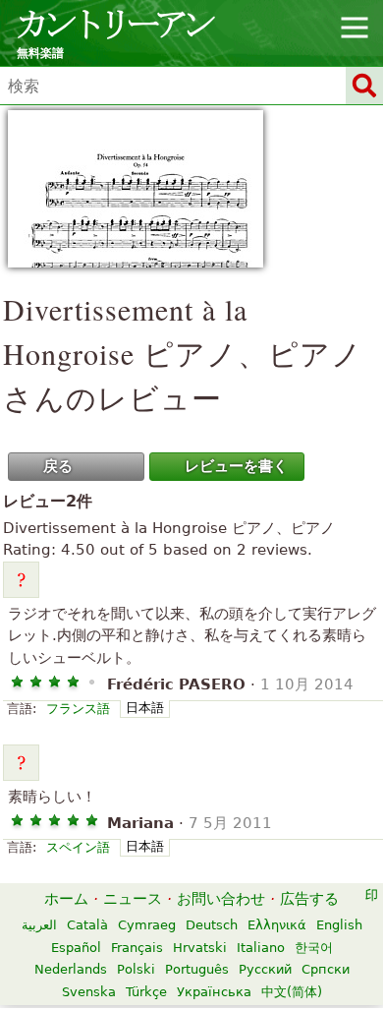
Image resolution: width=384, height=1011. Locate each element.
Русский (265, 969)
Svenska (89, 991)
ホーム (66, 899)
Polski (136, 969)
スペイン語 (78, 847)
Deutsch (212, 925)
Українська (214, 991)
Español (76, 947)
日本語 (145, 707)
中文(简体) (291, 991)
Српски (326, 969)
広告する (309, 899)
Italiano (261, 947)
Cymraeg (147, 925)
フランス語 (78, 708)
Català (87, 925)
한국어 (314, 947)
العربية (39, 925)
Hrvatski (200, 947)
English (339, 925)
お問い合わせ (221, 899)
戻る (58, 466)
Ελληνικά (276, 925)
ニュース (132, 899)
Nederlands (70, 969)
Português (197, 969)
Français (137, 947)
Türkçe (146, 991)
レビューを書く (236, 466)
